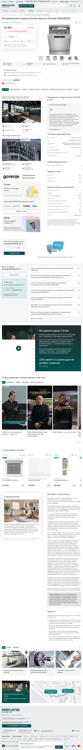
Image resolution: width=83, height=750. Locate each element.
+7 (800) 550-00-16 (17, 290)
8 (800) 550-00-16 (44, 1)
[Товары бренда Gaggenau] (39, 10)
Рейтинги (16, 647)
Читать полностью (54, 129)
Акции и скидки (64, 1)
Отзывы (19, 738)
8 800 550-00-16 (21, 719)
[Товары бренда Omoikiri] (65, 10)
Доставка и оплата (54, 736)
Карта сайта (67, 738)
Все (4, 382)
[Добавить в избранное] (80, 22)
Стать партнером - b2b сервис (17, 725)
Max (12, 288)
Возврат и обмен (74, 736)
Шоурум (18, 1)
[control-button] (39, 97)
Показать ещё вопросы (36, 318)
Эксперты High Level (37, 382)
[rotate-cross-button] (78, 268)
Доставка (55, 503)
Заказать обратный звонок (24, 732)
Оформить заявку (21, 211)
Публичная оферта (39, 738)
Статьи (9, 647)
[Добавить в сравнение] (76, 22)
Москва (4, 1)
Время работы (54, 1)
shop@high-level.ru (47, 731)
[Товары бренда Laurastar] (73, 10)
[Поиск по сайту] (50, 5)
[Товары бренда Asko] (5, 10)
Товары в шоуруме (17, 736)
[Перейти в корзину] (79, 6)
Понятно (59, 747)
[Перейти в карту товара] (14, 467)
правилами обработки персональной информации (33, 747)
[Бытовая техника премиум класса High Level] (8, 5)
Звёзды (18, 382)
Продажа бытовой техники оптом (10, 741)
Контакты (26, 736)
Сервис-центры (44, 736)
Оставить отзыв (14, 253)
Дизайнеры (10, 382)
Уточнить (11, 36)
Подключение (34, 736)
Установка (54, 584)
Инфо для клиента (74, 1)
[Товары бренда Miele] (31, 10)
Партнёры (25, 382)
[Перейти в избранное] (75, 6)
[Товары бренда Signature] (48, 10)
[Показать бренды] (79, 10)
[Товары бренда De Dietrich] (14, 10)
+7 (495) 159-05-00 (31, 1)
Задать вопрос (14, 275)
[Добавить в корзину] (23, 485)
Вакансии (4, 738)
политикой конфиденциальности (46, 746)
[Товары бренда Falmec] (22, 10)
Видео (30, 738)
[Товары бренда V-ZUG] (56, 10)
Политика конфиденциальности (54, 738)
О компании (64, 736)
